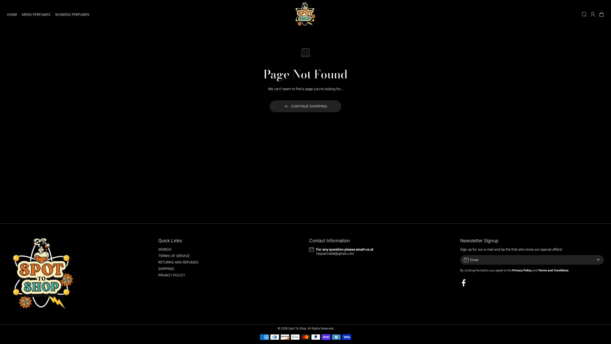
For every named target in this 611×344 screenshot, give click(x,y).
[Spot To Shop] (305, 14)
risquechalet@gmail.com (335, 253)
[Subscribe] (598, 260)
